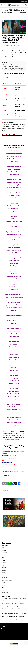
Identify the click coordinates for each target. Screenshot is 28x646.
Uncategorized (5, 592)
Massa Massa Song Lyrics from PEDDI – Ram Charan (13, 603)
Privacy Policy (4, 631)
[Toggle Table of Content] (23, 63)
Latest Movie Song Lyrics (15, 431)
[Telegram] (20, 1)
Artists (3, 547)
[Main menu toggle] (1, 5)
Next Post (24, 490)
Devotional (4, 552)
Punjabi (11, 45)
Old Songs (4, 577)
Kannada (4, 567)
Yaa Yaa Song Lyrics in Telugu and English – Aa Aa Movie (14, 613)
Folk (3, 557)
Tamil (3, 587)
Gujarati (3, 560)
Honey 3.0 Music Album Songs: (11, 66)
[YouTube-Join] (22, 1)
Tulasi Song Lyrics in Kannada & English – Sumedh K (13, 619)
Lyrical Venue (15, 433)
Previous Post (4, 490)
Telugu (3, 590)
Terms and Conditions (5, 637)
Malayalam (4, 570)
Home (2, 624)
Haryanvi (4, 562)
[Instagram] (24, 1)
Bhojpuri (4, 550)
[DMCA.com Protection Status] (14, 644)
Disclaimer (3, 633)
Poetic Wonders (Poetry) (7, 580)
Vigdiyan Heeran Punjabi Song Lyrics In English (14, 68)
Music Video (5, 45)
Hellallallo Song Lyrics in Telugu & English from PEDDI (13, 606)
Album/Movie (5, 545)
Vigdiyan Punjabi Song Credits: (10, 65)
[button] (26, 5)
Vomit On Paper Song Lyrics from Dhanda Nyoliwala (13, 616)
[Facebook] (26, 1)
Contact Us (20, 437)
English (3, 555)
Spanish (3, 585)
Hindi (3, 565)
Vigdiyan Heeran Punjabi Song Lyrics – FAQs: (14, 70)
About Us (3, 626)
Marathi (3, 572)
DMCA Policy (4, 635)
